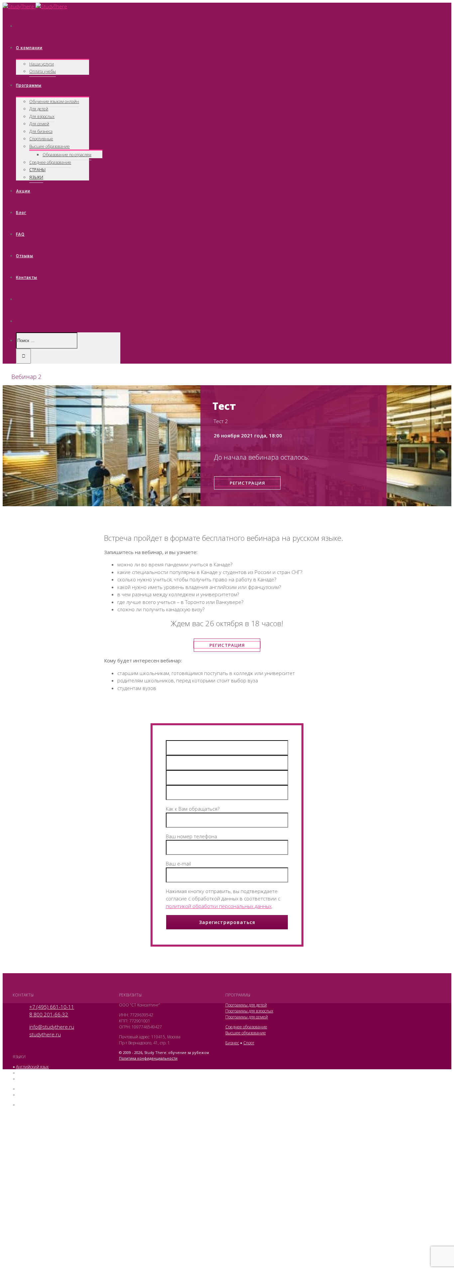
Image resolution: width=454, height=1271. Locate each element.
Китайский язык (31, 1104)
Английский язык (32, 1067)
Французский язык (33, 1073)
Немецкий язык (31, 1079)
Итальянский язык (33, 1089)
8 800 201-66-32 (48, 1014)
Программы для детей (246, 1005)
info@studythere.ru (51, 1026)
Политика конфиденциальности (148, 1058)
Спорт (248, 1043)
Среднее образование (246, 1027)
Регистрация (247, 483)
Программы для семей (246, 1017)
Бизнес (232, 1043)
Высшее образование (245, 1033)
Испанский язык (31, 1095)
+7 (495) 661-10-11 (51, 1006)
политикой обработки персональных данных (219, 906)
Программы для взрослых (249, 1011)
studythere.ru (45, 1034)
